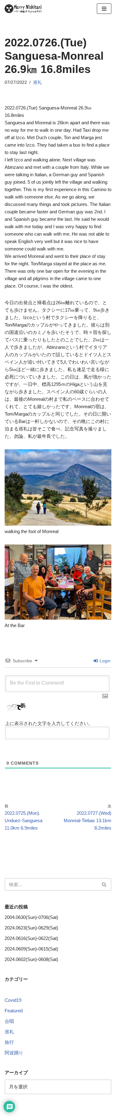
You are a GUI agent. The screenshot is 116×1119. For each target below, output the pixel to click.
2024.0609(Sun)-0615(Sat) (31, 948)
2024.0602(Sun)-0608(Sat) (31, 959)
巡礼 (37, 82)
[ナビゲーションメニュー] (104, 8)
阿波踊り (14, 1052)
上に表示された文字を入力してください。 (49, 723)
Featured (14, 1010)
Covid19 (13, 1000)
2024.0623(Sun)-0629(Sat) (31, 927)
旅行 (9, 1042)
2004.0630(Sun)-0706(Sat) (31, 917)
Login (104, 660)
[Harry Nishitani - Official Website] (23, 8)
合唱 (9, 1021)
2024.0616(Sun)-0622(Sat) (31, 938)
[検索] (104, 884)
